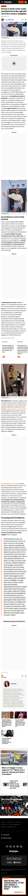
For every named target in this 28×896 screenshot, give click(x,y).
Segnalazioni (10, 822)
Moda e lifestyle (4, 672)
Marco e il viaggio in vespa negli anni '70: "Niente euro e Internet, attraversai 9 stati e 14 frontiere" (13, 771)
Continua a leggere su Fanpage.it (14, 621)
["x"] (12, 808)
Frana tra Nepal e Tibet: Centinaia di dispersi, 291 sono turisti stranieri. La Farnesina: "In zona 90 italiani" (14, 885)
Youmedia (3, 822)
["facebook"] (16, 808)
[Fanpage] (14, 851)
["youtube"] (9, 808)
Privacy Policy (18, 822)
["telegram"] (19, 808)
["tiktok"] (2, 808)
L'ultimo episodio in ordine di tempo (16, 409)
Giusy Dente (11, 19)
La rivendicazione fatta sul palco (10, 483)
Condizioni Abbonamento (14, 824)
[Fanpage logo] (8, 2)
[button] (25, 19)
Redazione (3, 826)
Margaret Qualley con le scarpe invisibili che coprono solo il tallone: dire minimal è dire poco (8, 349)
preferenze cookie (11, 826)
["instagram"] (6, 808)
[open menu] (1, 2)
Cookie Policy (4, 824)
